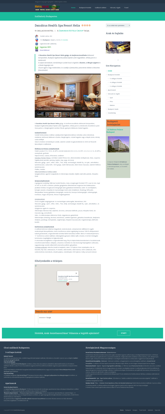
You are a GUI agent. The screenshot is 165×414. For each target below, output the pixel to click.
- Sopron (93, 366)
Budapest (128, 410)
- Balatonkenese (101, 352)
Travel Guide (142, 410)
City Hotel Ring (8, 373)
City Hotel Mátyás (9, 362)
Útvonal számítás (63, 280)
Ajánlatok (150, 410)
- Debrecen (96, 361)
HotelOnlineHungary (19, 410)
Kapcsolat (157, 410)
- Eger (93, 378)
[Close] (76, 273)
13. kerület (64, 40)
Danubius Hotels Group (71, 30)
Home (122, 410)
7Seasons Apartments (11, 393)
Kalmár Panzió (8, 356)
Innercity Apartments (11, 387)
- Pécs (92, 383)
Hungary (135, 410)
